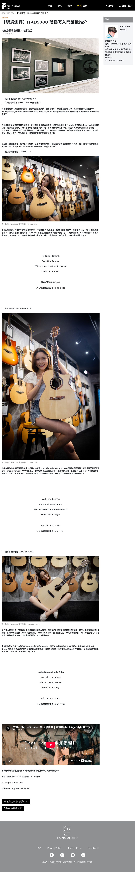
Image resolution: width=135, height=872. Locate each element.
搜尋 (111, 6)
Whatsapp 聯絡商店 (13, 808)
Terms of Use (74, 848)
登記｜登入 (126, 6)
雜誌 (70, 6)
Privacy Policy (54, 848)
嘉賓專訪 (10, 13)
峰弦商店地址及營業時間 (16, 801)
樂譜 (50, 6)
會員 (82, 6)
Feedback (93, 848)
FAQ (39, 848)
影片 (60, 6)
